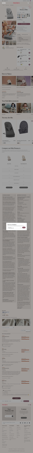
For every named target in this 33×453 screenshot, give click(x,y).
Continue (24, 227)
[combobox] (14, 228)
